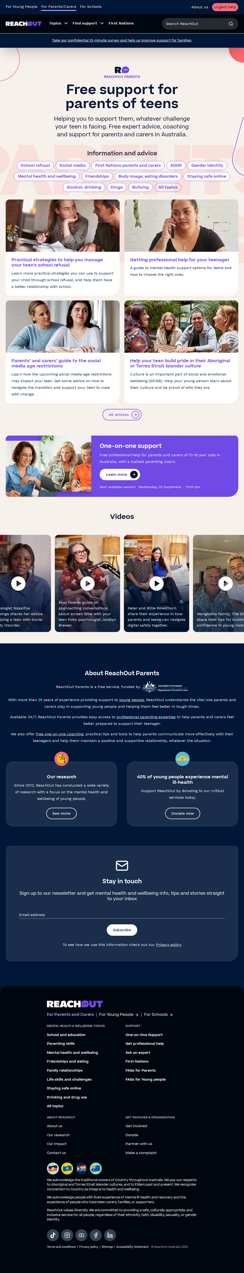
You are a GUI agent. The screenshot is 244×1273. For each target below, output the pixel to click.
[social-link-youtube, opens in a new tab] (81, 1235)
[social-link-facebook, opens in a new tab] (96, 1235)
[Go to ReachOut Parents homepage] (23, 23)
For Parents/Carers (58, 6)
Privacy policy (168, 944)
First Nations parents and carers (128, 165)
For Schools (91, 6)
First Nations (137, 1061)
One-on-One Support (144, 1035)
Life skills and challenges (69, 1079)
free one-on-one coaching (59, 734)
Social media (73, 165)
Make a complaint (141, 1153)
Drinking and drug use (67, 1097)
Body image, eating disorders (148, 176)
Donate (132, 1135)
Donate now (182, 813)
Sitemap (107, 1247)
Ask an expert (138, 1052)
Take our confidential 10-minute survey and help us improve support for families (121, 40)
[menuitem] (57, 23)
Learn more (116, 474)
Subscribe (122, 930)
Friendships (97, 176)
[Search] (231, 24)
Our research (58, 1135)
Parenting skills (61, 1043)
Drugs (117, 187)
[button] (87, 583)
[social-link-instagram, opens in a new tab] (67, 1235)
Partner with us (139, 1144)
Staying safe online (206, 176)
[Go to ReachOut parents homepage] (75, 1003)
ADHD (176, 165)
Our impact (56, 1144)
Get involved (136, 1126)
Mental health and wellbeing (47, 176)
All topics (168, 187)
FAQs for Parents (141, 1070)
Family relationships (65, 1070)
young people (131, 700)
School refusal (35, 165)
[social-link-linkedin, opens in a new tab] (110, 1235)
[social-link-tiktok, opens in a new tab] (53, 1235)
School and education (66, 1035)
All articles (119, 414)
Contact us (56, 1153)
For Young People (21, 6)
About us (199, 7)
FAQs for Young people (146, 1079)
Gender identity (207, 165)
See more (61, 813)
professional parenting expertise (146, 717)
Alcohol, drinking (84, 187)
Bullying (140, 187)
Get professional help (145, 1043)
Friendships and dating (68, 1061)
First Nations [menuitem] (121, 23)
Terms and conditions (61, 1247)
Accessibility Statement (132, 1247)
